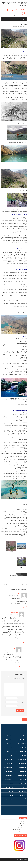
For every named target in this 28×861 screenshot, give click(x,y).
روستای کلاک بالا (9, 791)
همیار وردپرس (18, 859)
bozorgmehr (15, 26)
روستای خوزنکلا (4, 584)
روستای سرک (22, 748)
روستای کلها (23, 771)
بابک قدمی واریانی (14, 612)
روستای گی (10, 755)
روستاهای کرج (18, 574)
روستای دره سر (9, 744)
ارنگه (24, 799)
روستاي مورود (22, 763)
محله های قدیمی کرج (21, 827)
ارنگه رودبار (23, 755)
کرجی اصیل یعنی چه (21, 825)
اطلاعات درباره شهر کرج (15, 11)
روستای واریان (22, 775)
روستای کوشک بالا (8, 767)
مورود (24, 787)
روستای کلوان (22, 779)
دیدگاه (22, 681)
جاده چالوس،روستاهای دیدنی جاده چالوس (16, 575)
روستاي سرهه (22, 767)
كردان (11, 783)
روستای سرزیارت (21, 759)
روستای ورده (10, 752)
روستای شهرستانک (21, 752)
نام (23, 699)
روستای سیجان (22, 823)
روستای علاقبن (22, 740)
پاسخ (24, 607)
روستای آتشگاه (22, 744)
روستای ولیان (22, 736)
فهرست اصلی (21, 19)
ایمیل (23, 703)
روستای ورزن (22, 783)
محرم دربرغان (9, 799)
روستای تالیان (22, 822)
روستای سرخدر (24, 584)
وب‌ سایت (22, 707)
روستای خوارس (9, 759)
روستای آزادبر (9, 763)
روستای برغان (9, 787)
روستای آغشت (9, 740)
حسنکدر (24, 803)
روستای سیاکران (9, 736)
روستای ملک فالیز (8, 779)
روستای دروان (22, 795)
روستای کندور (22, 791)
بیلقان (11, 795)
